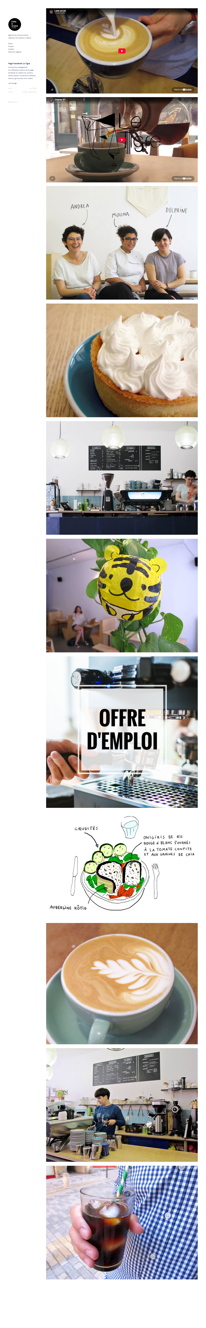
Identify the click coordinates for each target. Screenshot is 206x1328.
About (10, 43)
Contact (11, 49)
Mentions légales (14, 52)
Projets (11, 46)
